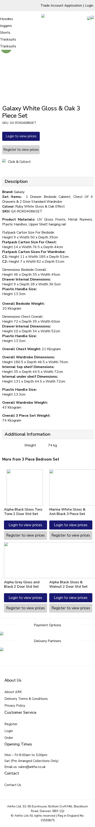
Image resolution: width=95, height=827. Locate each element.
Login (89, 5)
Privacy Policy (14, 705)
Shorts (5, 32)
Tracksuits (8, 39)
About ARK (13, 692)
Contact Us (12, 785)
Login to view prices (21, 136)
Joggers (6, 25)
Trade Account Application (61, 5)
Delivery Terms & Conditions (26, 699)
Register (10, 724)
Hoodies (6, 19)
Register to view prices (21, 149)
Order (8, 738)
